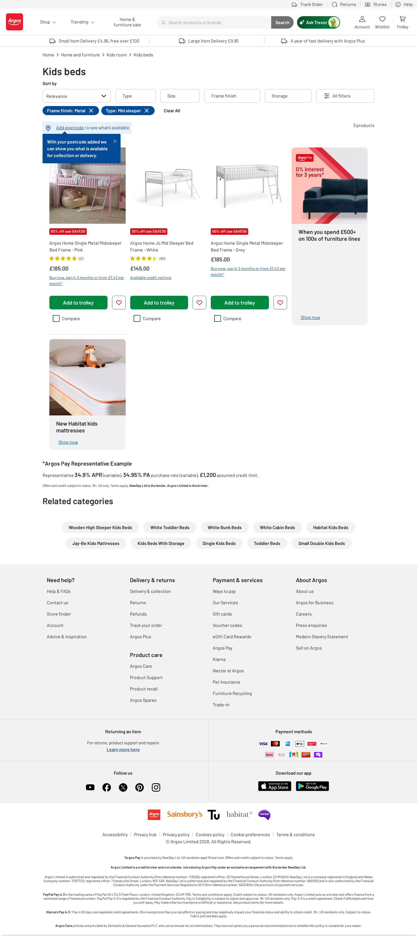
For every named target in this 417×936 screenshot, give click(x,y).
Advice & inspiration (67, 636)
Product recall (144, 688)
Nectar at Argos (228, 670)
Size (171, 95)
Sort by (50, 83)
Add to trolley (78, 302)
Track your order (146, 625)
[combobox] (214, 22)
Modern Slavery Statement (322, 636)
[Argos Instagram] (156, 787)
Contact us (57, 602)
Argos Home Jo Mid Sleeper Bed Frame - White (161, 246)
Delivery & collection (150, 591)
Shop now (310, 317)
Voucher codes (227, 625)
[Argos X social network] (123, 787)
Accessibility (115, 834)
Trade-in (221, 704)
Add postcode (70, 127)
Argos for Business (315, 602)
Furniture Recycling (232, 693)
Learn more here (123, 749)
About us (305, 591)
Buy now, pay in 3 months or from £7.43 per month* (86, 280)
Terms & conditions (295, 834)
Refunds (138, 613)
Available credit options (150, 277)
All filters (341, 95)
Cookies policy (210, 834)
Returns (138, 602)
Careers (304, 613)
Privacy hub (145, 834)
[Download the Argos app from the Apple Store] (274, 790)
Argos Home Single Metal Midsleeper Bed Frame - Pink (85, 246)
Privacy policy (176, 834)
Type (127, 95)
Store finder (59, 613)
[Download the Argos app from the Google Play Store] (312, 790)
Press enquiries (311, 625)
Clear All (172, 110)
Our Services (225, 602)
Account (55, 625)
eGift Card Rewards (232, 636)
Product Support (146, 677)
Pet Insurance (226, 681)
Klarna (219, 659)
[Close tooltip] (114, 140)
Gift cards (222, 613)
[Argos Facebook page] (106, 787)
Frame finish (223, 95)
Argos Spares (143, 700)
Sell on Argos (309, 647)
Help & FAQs (59, 591)
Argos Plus (140, 636)
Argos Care (141, 666)
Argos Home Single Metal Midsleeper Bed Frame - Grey (247, 246)
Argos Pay (222, 647)
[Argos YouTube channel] (90, 787)
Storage (280, 95)
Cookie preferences (250, 834)
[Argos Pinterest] (139, 787)
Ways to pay (224, 591)
